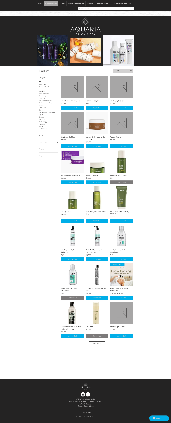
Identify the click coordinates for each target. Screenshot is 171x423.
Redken (41, 105)
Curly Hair (42, 98)
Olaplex (41, 117)
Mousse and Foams (45, 100)
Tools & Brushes (44, 93)
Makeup (41, 89)
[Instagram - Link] (83, 394)
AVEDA (41, 126)
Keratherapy (43, 122)
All (40, 82)
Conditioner (42, 84)
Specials (42, 91)
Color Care (42, 107)
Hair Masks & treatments (47, 112)
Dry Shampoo (43, 96)
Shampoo (42, 110)
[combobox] (123, 71)
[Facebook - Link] (88, 394)
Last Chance (43, 129)
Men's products (44, 86)
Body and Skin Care (45, 103)
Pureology (42, 124)
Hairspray (42, 119)
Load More (97, 343)
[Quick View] (72, 87)
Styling (41, 114)
